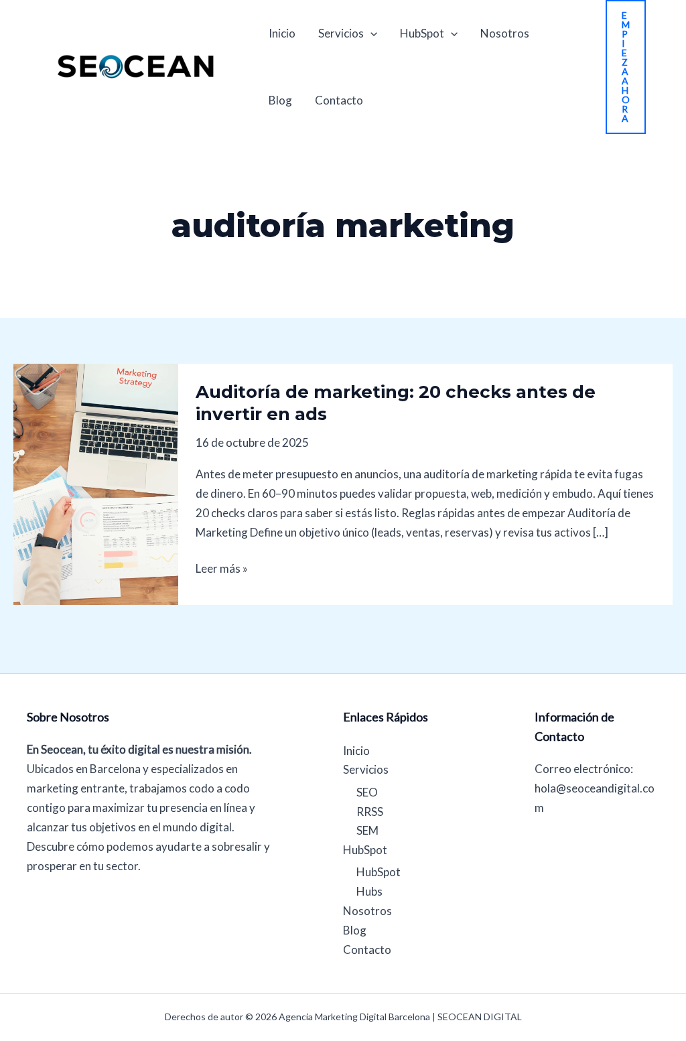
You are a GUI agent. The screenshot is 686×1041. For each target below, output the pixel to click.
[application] (370, 33)
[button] (626, 67)
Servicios (341, 33)
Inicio (282, 33)
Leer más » (222, 567)
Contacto (339, 100)
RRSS (369, 812)
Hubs (369, 891)
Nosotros (504, 33)
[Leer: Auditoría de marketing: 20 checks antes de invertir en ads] (95, 483)
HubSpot (422, 33)
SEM (367, 830)
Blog (280, 100)
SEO (367, 792)
